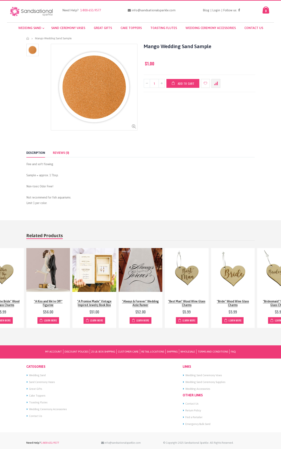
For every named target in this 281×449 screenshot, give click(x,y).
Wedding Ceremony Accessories (48, 409)
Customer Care (128, 351)
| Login (215, 10)
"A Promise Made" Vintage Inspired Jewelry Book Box (94, 303)
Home (27, 38)
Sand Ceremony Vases (42, 382)
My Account (53, 351)
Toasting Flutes (38, 402)
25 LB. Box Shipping (103, 351)
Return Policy (193, 410)
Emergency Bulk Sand (197, 424)
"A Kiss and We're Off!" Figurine (48, 303)
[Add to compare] (215, 83)
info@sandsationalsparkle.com (153, 10)
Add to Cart (186, 83)
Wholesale (187, 351)
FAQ (233, 351)
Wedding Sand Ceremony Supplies (205, 382)
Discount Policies (76, 351)
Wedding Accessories (197, 388)
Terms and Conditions (213, 351)
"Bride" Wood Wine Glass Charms (233, 303)
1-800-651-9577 (90, 10)
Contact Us (35, 416)
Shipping (172, 351)
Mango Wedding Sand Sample (177, 46)
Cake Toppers (37, 395)
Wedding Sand (37, 375)
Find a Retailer (193, 417)
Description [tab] (35, 152)
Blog (206, 10)
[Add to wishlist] (205, 83)
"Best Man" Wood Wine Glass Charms (186, 303)
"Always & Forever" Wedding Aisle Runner (140, 303)
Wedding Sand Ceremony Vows (203, 375)
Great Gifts (35, 388)
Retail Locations (152, 351)
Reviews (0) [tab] (61, 152)
